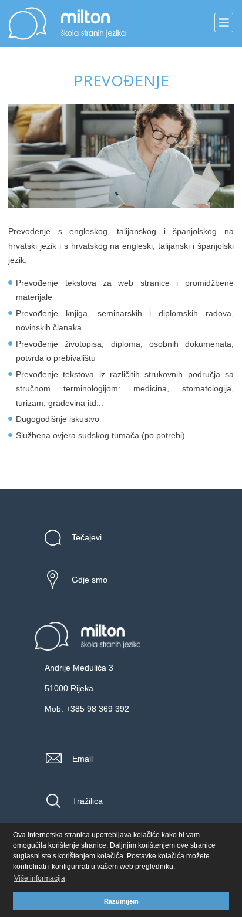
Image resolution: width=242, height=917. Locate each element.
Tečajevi (87, 537)
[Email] (57, 758)
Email (82, 758)
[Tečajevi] (56, 538)
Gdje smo (89, 579)
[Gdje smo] (56, 579)
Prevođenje (121, 80)
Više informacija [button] (39, 878)
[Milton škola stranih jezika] (87, 649)
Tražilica (87, 801)
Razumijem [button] (121, 901)
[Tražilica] (57, 801)
